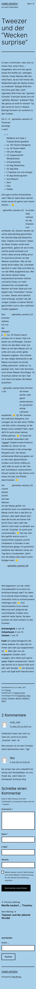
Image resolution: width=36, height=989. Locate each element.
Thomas (8, 690)
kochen (4, 698)
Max (12, 757)
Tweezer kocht (19, 693)
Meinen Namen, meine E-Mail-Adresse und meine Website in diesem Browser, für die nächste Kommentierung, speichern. (19, 876)
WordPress (16, 977)
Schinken (11, 698)
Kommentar (7, 809)
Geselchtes (21, 696)
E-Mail (5, 847)
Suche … (5, 943)
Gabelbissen (10, 3)
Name (5, 834)
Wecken (19, 698)
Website (5, 860)
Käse (28, 696)
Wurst (4, 701)
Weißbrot (25, 698)
